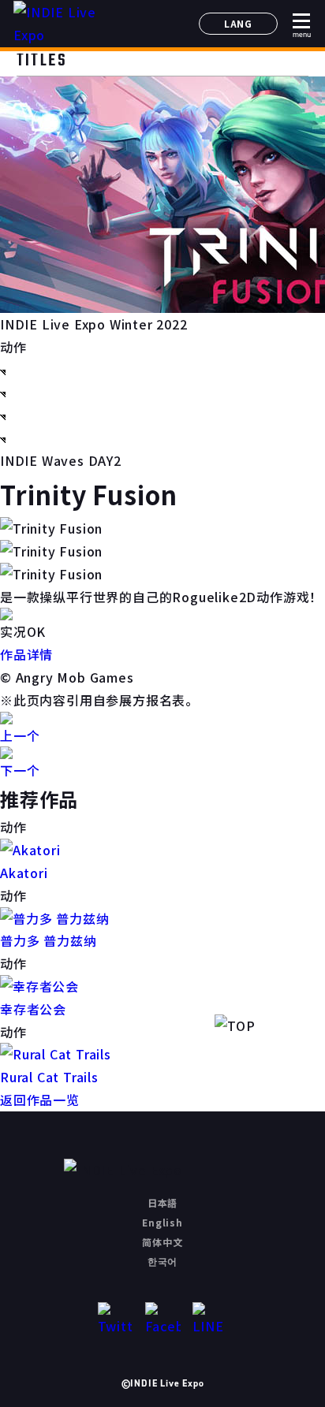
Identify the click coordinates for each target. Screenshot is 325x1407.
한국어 (162, 1260)
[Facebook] (163, 1320)
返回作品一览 (40, 1099)
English (162, 1222)
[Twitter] (115, 1320)
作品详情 (26, 654)
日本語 (162, 1202)
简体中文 (162, 1242)
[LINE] (210, 1320)
